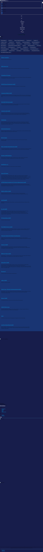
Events (2, 410)
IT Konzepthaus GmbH (6, 217)
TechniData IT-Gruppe (5, 75)
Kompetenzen (3, 408)
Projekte (3, 409)
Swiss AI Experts (4, 173)
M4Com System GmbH (6, 253)
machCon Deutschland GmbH (7, 324)
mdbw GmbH (4, 280)
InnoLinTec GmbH (5, 262)
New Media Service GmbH (6, 226)
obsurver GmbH (4, 244)
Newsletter (3, 415)
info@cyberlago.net (2, 405)
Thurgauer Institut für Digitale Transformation (10, 235)
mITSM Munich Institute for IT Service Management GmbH (13, 182)
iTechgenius (3, 119)
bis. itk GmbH (4, 209)
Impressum (3, 550)
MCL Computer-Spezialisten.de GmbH (9, 146)
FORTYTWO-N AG (5, 307)
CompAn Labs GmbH (5, 111)
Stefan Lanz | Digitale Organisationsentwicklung (11, 289)
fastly (2, 316)
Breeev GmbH (4, 298)
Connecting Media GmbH (6, 93)
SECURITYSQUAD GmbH (7, 102)
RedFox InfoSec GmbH (6, 191)
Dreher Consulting (5, 57)
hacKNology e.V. (4, 164)
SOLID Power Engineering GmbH (8, 84)
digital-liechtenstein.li (5, 128)
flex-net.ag (3, 271)
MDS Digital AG (4, 66)
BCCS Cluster (4, 137)
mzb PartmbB (4, 200)
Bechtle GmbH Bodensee (6, 155)
